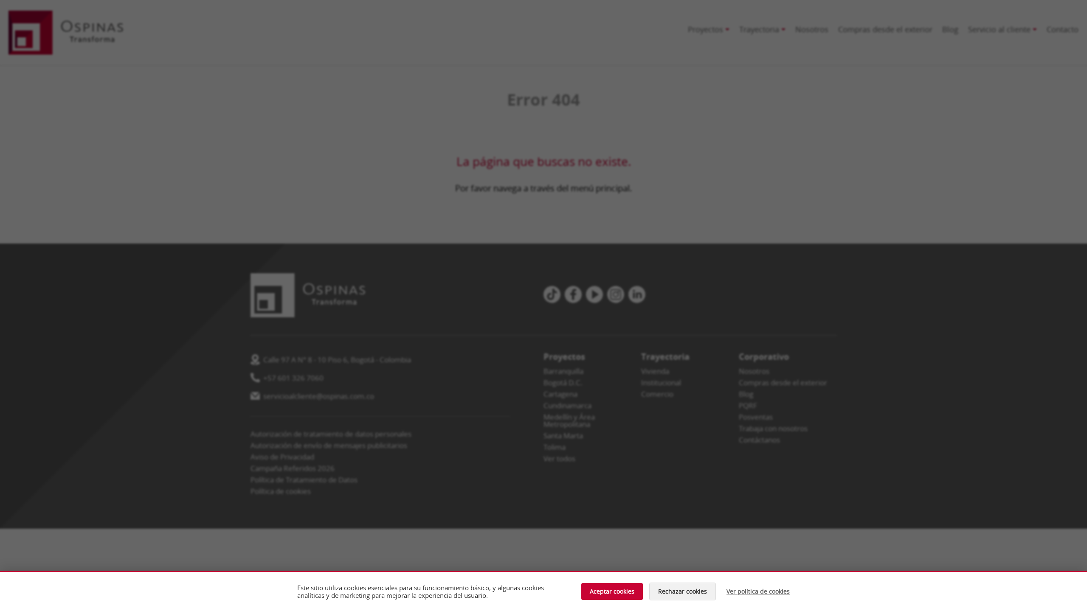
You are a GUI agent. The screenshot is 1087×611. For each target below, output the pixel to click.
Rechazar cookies (682, 591)
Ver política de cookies (758, 591)
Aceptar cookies (612, 591)
